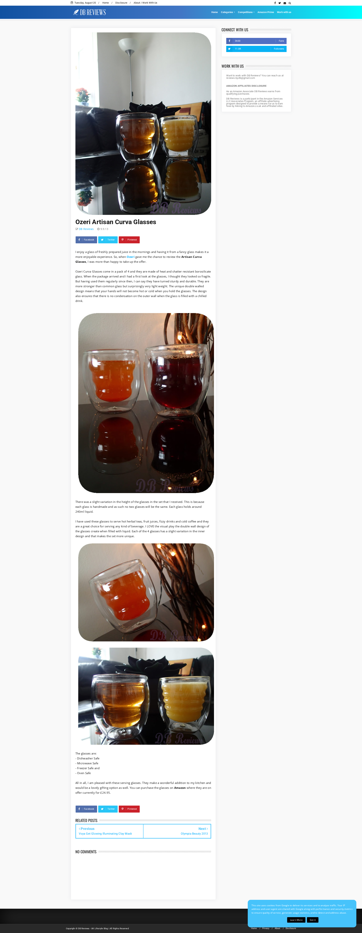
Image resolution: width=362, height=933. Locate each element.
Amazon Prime (266, 12)
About (277, 928)
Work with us (284, 12)
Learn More (296, 920)
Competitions (245, 12)
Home (105, 2)
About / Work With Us (145, 2)
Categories (227, 12)
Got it (313, 920)
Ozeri (131, 257)
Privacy (265, 928)
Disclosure (121, 2)
